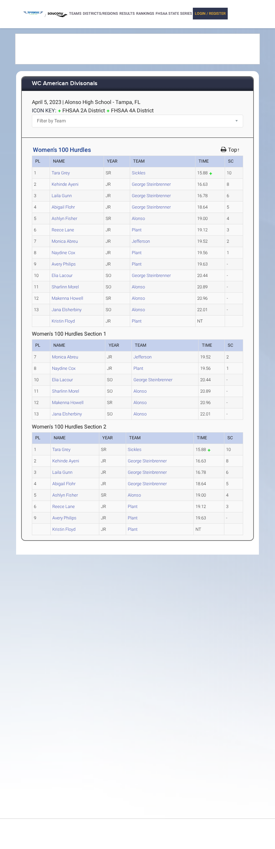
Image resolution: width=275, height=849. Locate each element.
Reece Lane (63, 229)
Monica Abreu (65, 241)
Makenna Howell (67, 298)
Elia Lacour (62, 275)
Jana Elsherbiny (66, 309)
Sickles (139, 172)
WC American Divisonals (65, 84)
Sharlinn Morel (65, 286)
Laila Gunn (62, 195)
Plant (137, 229)
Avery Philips (64, 264)
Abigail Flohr (63, 207)
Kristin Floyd (63, 321)
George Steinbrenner (151, 184)
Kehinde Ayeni (65, 184)
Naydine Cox (63, 252)
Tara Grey (61, 172)
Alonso (138, 218)
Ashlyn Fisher (64, 218)
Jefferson (141, 241)
